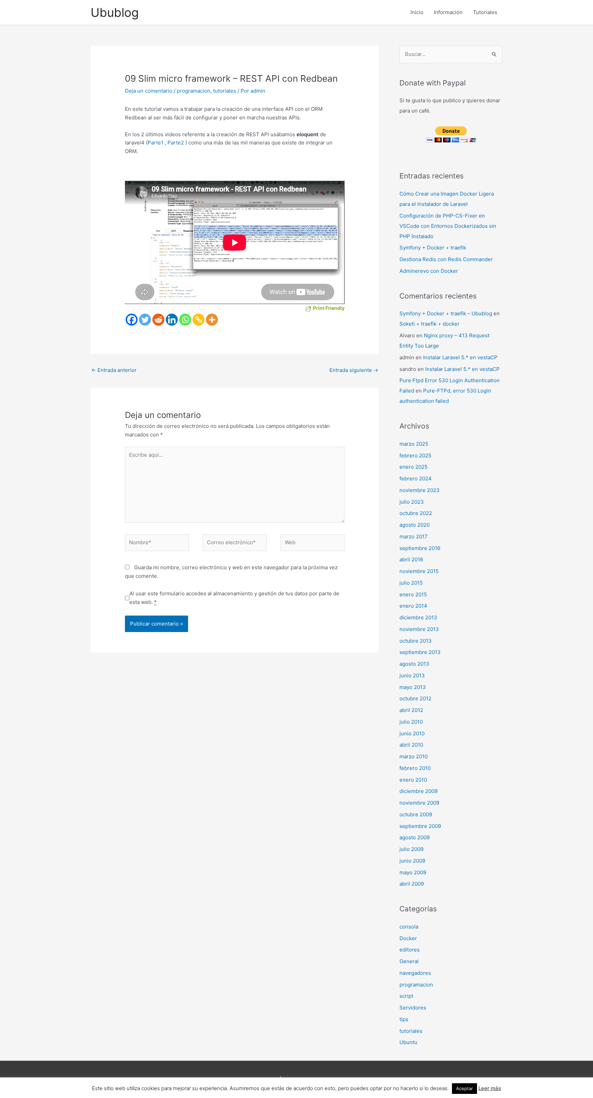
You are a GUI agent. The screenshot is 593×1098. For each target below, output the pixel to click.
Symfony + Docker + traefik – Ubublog (445, 313)
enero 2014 (413, 606)
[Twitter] (145, 320)
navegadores (415, 973)
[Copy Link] (199, 320)
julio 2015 (411, 583)
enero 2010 (413, 779)
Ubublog (115, 12)
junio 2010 (412, 733)
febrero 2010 (415, 768)
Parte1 (155, 142)
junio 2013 (412, 675)
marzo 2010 (413, 756)
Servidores (412, 1007)
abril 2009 (411, 883)
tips (403, 1019)
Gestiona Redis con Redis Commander (446, 259)
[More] (212, 320)
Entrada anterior (114, 370)
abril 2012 (411, 710)
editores (409, 949)
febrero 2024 (415, 478)
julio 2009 (411, 849)
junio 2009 (412, 860)
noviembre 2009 (419, 802)
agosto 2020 (414, 525)
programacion (193, 90)
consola (408, 926)
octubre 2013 (415, 641)
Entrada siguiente (353, 370)
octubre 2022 (415, 513)
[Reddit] (158, 320)
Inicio (416, 12)
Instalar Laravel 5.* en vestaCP (460, 357)
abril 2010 (411, 744)
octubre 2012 (415, 698)
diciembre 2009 (418, 791)
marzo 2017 (413, 536)
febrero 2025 (415, 455)
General (409, 961)
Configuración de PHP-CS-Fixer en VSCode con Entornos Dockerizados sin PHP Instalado (447, 226)
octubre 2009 (415, 814)
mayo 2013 (412, 687)
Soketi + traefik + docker (429, 323)
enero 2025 (413, 467)
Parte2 (175, 142)
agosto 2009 (414, 837)
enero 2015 (413, 594)
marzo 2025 (413, 444)
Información (448, 12)
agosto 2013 (414, 664)
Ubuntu (408, 1042)
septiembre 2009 (420, 826)
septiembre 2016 (419, 548)
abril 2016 (411, 559)
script (406, 996)
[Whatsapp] (185, 320)
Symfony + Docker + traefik (432, 247)
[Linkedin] (172, 320)
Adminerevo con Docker (428, 271)
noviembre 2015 (419, 571)
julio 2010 (411, 722)
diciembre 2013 (418, 617)
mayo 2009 (412, 872)
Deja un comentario (148, 90)
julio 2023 (411, 502)
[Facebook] (132, 320)
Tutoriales (485, 12)
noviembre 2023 (419, 490)
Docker (408, 938)
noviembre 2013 (419, 629)
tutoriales (224, 90)
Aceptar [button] (464, 1088)
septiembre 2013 (420, 652)
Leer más (489, 1088)
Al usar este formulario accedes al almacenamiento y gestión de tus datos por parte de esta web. (234, 597)
